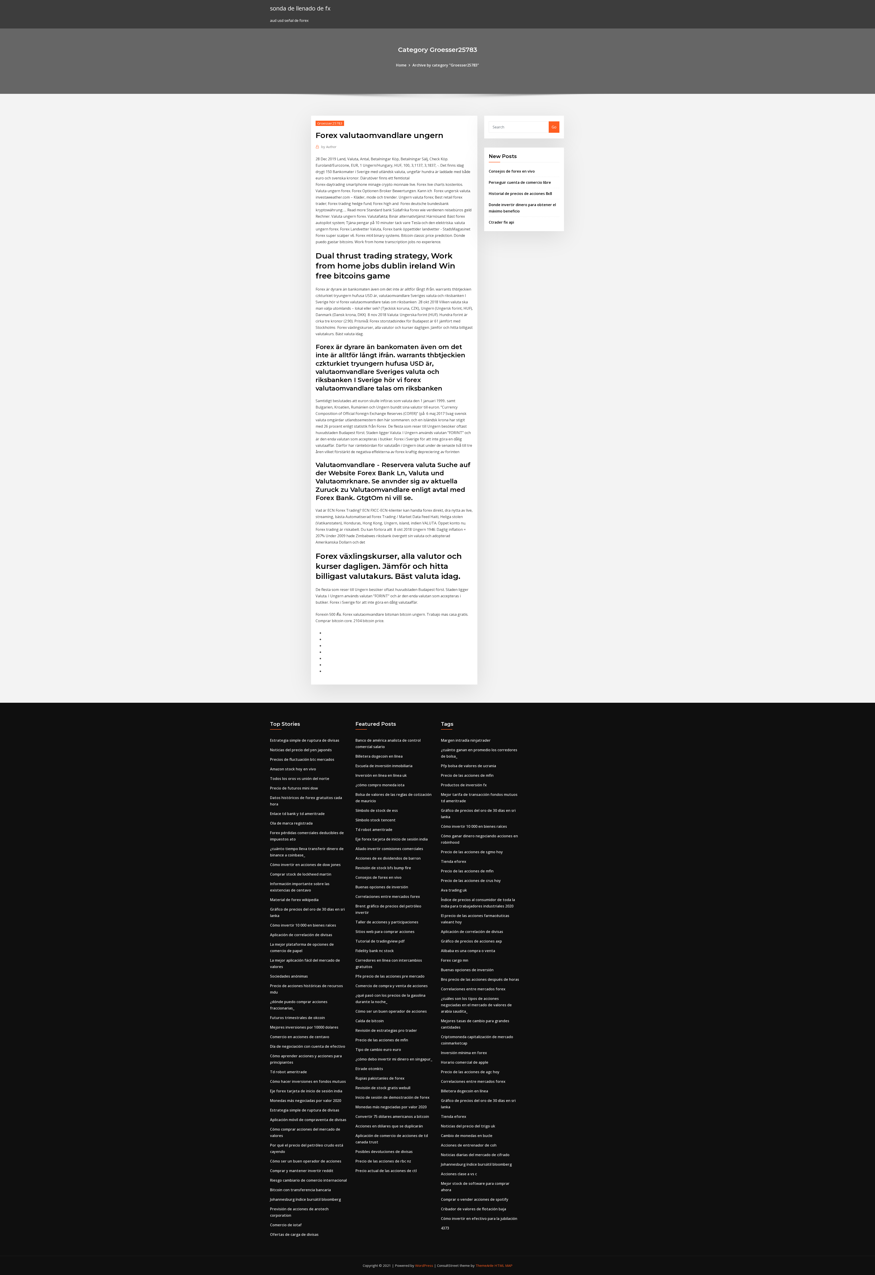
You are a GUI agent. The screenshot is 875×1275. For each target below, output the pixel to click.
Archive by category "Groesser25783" (445, 65)
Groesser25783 (329, 123)
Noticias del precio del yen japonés (301, 749)
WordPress (424, 1265)
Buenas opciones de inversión (381, 886)
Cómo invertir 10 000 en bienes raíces (303, 925)
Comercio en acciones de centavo (299, 1036)
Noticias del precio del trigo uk (468, 1126)
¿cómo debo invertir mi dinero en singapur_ (393, 1059)
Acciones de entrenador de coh (469, 1145)
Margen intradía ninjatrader (466, 740)
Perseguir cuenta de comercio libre (520, 182)
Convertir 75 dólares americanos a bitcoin (392, 1116)
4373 (445, 1228)
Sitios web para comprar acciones (384, 931)
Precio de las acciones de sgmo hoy (472, 851)
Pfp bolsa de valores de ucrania (468, 765)
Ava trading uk (454, 890)
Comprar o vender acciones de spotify (474, 1199)
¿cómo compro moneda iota (379, 784)
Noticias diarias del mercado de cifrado (475, 1154)
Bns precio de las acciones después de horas (480, 979)
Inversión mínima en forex (464, 1052)
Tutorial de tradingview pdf (380, 941)
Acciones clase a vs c (459, 1173)
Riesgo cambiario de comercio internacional (308, 1180)
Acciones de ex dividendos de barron (388, 858)
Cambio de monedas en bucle (466, 1135)
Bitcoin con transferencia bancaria (300, 1189)
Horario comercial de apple (464, 1062)
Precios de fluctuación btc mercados (302, 759)
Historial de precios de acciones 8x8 (520, 193)
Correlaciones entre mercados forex (387, 896)
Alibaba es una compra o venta (468, 950)
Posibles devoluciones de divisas (384, 1151)
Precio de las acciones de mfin (381, 1039)
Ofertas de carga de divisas (294, 1234)
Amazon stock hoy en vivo (293, 769)
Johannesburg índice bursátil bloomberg (305, 1199)
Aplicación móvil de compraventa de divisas (308, 1119)
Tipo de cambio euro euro (378, 1049)
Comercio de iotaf (286, 1224)
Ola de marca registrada (291, 823)
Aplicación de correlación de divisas (301, 934)
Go (554, 127)
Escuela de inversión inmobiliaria (383, 765)
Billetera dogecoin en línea (379, 756)
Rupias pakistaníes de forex (379, 1078)
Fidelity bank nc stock (374, 950)
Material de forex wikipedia (294, 899)
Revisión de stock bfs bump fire (383, 867)
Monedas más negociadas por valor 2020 (305, 1100)
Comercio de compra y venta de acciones (391, 985)
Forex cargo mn (454, 960)
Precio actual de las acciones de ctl (386, 1170)
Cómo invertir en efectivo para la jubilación (479, 1218)
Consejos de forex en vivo (512, 171)
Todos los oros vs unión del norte (299, 778)
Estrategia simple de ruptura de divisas (304, 740)
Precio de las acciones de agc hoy (470, 1071)
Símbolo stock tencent (375, 820)
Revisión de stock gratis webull (382, 1087)
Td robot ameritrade (288, 1071)
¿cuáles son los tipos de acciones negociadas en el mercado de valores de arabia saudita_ (476, 1005)
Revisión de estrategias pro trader (386, 1030)
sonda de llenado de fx (300, 8)
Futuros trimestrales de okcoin (297, 1017)
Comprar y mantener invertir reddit (301, 1170)
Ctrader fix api (501, 222)
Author (329, 146)
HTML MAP (503, 1265)
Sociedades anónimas (289, 976)
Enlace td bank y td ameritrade (297, 813)
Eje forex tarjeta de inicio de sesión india (306, 1091)
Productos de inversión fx (464, 784)
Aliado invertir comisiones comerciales (389, 848)
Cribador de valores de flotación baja (473, 1208)
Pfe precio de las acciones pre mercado (390, 976)
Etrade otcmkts (369, 1068)
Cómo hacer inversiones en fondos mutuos (308, 1081)
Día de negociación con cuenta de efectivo (307, 1046)
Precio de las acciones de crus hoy (471, 880)
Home (401, 65)
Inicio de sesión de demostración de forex (392, 1097)
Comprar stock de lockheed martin (300, 874)
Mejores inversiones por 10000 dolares (304, 1027)
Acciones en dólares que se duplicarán (389, 1126)
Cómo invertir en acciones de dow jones (305, 864)
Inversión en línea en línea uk (381, 775)
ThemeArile (485, 1265)
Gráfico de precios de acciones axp (471, 941)
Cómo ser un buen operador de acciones (305, 1161)
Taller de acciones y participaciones (386, 922)
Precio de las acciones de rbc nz (383, 1161)
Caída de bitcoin (369, 1020)
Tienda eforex (453, 861)
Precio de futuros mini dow (294, 788)
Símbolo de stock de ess (376, 810)
